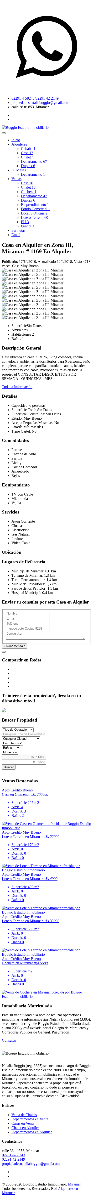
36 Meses (18, 170)
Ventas (16, 179)
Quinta (27, 226)
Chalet (27, 157)
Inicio (15, 140)
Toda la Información (17, 387)
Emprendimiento (35, 205)
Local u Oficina (34, 213)
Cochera (28, 192)
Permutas (18, 230)
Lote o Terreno (34, 217)
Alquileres (19, 144)
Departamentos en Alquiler (31, 1132)
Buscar (9, 767)
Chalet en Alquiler (25, 1128)
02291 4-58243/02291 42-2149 (35, 98)
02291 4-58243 (13, 1155)
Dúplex (28, 166)
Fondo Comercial (35, 209)
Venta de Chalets (24, 1115)
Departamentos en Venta (29, 1119)
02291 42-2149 (13, 1159)
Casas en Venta (22, 1123)
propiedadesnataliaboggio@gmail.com (40, 103)
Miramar (74, 1184)
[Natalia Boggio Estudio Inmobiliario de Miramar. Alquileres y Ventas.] (25, 127)
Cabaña (28, 149)
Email (15, 235)
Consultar (9, 1040)
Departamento (34, 161)
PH (25, 222)
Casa (27, 153)
